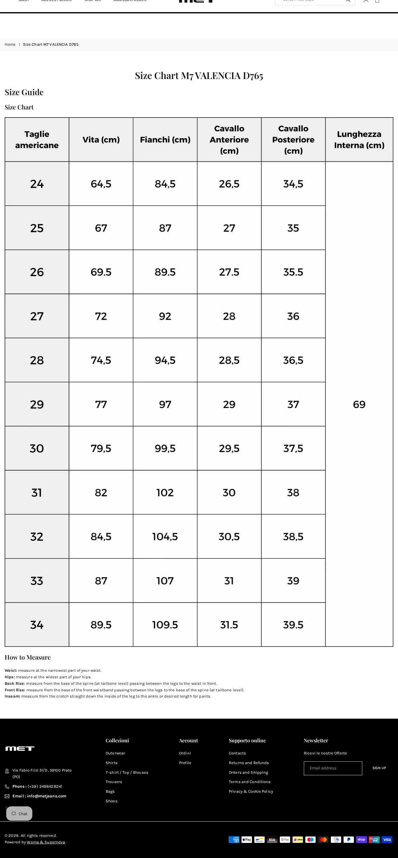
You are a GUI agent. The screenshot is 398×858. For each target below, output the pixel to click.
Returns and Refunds (249, 762)
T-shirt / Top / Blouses (127, 772)
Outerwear (115, 753)
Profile (185, 762)
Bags (110, 791)
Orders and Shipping (248, 772)
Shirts (112, 762)
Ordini (185, 753)
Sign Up (379, 768)
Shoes (112, 801)
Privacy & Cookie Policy (251, 791)
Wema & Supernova (46, 842)
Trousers (114, 781)
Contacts (237, 753)
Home (10, 44)
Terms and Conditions (250, 781)
